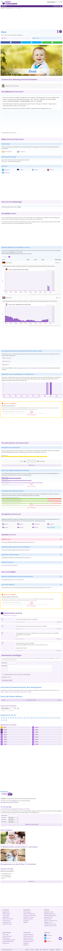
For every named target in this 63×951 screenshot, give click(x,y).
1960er (5, 744)
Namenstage (6, 934)
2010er (5, 732)
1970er (5, 742)
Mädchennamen (6, 913)
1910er (36, 737)
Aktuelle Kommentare (28, 934)
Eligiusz (2, 692)
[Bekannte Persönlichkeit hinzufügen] (61, 577)
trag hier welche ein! (25, 550)
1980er (5, 739)
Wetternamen (6, 943)
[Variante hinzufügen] (61, 547)
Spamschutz (4, 677)
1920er (36, 734)
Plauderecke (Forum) (28, 936)
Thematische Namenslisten (29, 915)
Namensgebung (27, 912)
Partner (32, 949)
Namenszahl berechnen (8, 941)
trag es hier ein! (47, 587)
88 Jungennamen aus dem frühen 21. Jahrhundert (18, 864)
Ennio (8, 565)
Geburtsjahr (3, 819)
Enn (2, 565)
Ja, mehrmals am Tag (7, 873)
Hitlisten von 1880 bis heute (50, 920)
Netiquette (25, 945)
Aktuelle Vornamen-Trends (50, 925)
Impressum (58, 949)
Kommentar (4, 665)
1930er (36, 732)
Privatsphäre (52, 949)
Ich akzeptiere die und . (17, 674)
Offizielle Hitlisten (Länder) (50, 915)
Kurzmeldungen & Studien (9, 939)
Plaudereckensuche (28, 938)
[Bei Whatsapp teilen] (52, 42)
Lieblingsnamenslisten (28, 939)
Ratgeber (25, 922)
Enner (5, 565)
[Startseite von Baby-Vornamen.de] (9, 4)
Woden (11, 692)
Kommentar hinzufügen (11, 615)
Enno (15, 132)
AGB (41, 949)
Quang (14, 692)
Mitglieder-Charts (48, 922)
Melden (60, 622)
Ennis (11, 565)
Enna (39, 97)
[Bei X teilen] (31, 42)
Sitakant (54, 690)
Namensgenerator (7, 922)
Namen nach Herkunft (8, 919)
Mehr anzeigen (51, 527)
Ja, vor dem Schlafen (6, 876)
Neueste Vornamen (7, 924)
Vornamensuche (6, 920)
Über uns (27, 949)
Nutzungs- (13, 674)
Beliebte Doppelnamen (49, 913)
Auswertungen (6, 938)
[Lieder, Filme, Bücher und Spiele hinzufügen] (61, 585)
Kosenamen (26, 920)
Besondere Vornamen (28, 917)
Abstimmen (32, 465)
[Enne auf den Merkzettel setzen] (2, 38)
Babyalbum (26, 943)
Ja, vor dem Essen (6, 875)
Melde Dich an (39, 658)
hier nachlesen (28, 253)
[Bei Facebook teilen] (11, 42)
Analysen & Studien (7, 936)
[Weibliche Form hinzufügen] (61, 539)
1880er (36, 744)
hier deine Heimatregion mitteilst (34, 368)
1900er (36, 739)
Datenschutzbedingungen (25, 674)
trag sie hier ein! (31, 542)
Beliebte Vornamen (48, 912)
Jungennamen (6, 912)
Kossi (58, 690)
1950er (36, 727)
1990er (5, 737)
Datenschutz (45, 949)
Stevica (18, 692)
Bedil (22, 692)
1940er (36, 730)
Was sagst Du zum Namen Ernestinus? (10, 802)
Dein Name (4, 662)
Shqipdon (6, 692)
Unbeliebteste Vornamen (50, 924)
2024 (5, 727)
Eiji (30, 692)
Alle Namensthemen (28, 919)
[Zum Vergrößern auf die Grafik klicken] (31, 390)
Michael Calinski (15, 86)
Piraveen (25, 692)
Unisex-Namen (6, 915)
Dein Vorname (4, 815)
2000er (5, 734)
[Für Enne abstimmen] (33, 38)
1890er (36, 742)
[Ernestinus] (6, 796)
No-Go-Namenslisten (28, 941)
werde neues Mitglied (48, 658)
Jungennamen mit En (31, 700)
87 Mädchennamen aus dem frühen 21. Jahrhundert (19, 847)
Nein (3, 878)
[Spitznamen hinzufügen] (61, 555)
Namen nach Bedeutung (29, 913)
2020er (5, 730)
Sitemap (37, 949)
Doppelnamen (6, 917)
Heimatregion (4, 821)
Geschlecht (3, 817)
